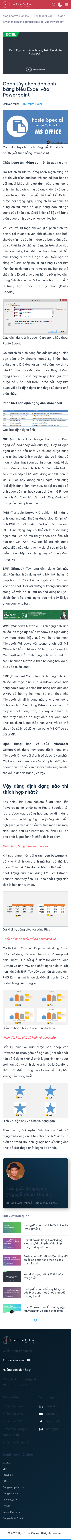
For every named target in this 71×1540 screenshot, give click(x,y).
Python (6, 1506)
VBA (5, 1468)
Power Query (10, 1499)
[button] (54, 4)
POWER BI (8, 1475)
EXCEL (6, 1462)
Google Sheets (10, 1493)
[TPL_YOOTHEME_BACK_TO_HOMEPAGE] (27, 4)
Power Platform (11, 1512)
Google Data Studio (13, 1518)
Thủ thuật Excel (32, 104)
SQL (5, 1481)
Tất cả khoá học (16, 1360)
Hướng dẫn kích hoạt (17, 1369)
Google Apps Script (13, 1487)
